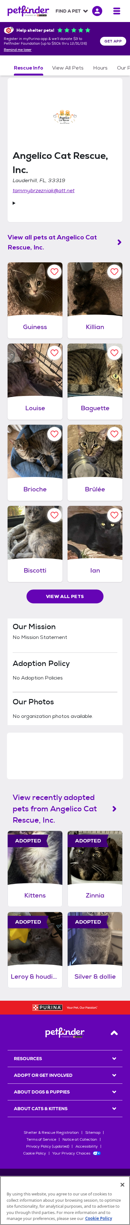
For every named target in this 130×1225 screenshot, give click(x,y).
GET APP (113, 41)
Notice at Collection (79, 1139)
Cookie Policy (34, 1153)
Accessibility (86, 1146)
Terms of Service (41, 1139)
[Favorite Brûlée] (114, 434)
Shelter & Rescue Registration (51, 1132)
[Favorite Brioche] (54, 434)
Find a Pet (68, 11)
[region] (65, 1200)
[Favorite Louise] (54, 353)
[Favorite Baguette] (114, 353)
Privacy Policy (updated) (47, 1146)
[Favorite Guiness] (54, 272)
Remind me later (18, 50)
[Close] (122, 1185)
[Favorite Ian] (114, 515)
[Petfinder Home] (28, 11)
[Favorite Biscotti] (54, 515)
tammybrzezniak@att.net (43, 190)
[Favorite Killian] (114, 272)
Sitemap (92, 1132)
